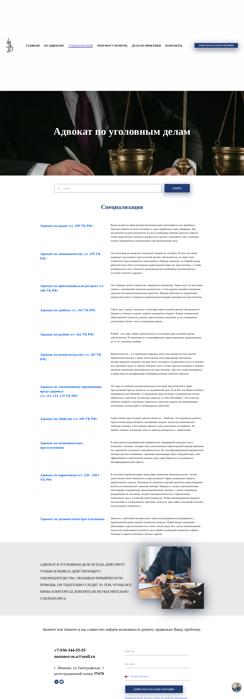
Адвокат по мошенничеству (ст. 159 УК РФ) (70, 256)
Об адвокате (54, 45)
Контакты (173, 45)
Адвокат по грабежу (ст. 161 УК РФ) (68, 309)
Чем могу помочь (112, 45)
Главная (33, 45)
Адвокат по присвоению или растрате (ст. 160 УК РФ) (72, 288)
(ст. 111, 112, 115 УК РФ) (59, 395)
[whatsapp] (61, 682)
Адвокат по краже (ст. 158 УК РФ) (66, 225)
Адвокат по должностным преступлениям (72, 518)
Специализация (80, 45)
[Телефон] (56, 682)
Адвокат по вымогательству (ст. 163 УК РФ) (70, 356)
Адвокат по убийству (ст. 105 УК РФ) (68, 418)
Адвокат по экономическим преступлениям (61, 445)
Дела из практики (146, 45)
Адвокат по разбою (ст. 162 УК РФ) (67, 334)
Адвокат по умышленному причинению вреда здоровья (70, 389)
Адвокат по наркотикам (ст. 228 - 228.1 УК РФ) (70, 477)
